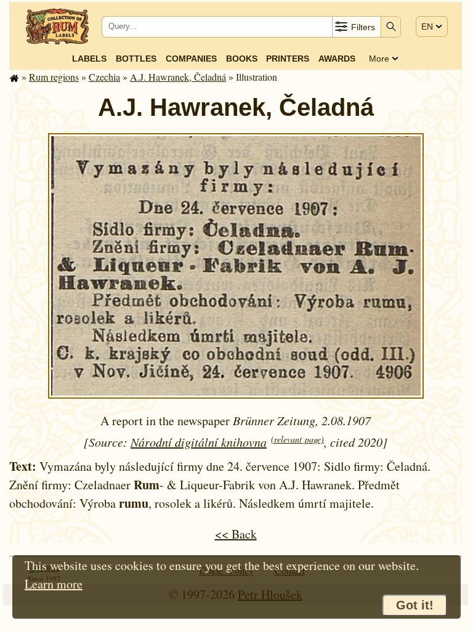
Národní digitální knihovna (199, 442)
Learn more (54, 584)
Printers (287, 58)
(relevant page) (297, 439)
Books (241, 58)
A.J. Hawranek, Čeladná (178, 76)
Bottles (136, 58)
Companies (191, 58)
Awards (336, 58)
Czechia (104, 76)
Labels (89, 58)
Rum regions (54, 76)
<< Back (236, 534)
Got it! (415, 605)
